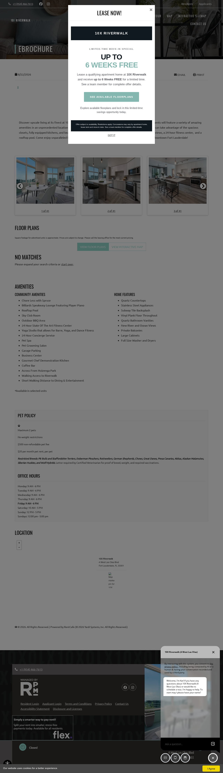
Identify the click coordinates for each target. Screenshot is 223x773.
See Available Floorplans (111, 97)
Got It (111, 135)
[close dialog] (151, 10)
